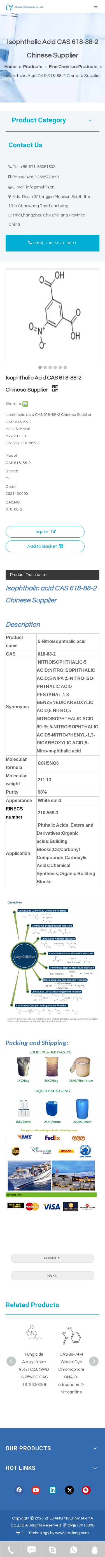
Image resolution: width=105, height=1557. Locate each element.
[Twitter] (69, 1490)
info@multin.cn (40, 187)
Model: (12, 456)
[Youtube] (35, 1490)
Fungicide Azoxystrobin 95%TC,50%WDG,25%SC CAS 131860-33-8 (34, 1369)
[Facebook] (19, 1490)
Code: (11, 487)
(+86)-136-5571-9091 (54, 243)
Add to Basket (42, 546)
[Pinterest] (86, 1490)
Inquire (41, 532)
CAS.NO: (13, 502)
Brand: (12, 471)
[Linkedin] (52, 1490)
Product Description (28, 575)
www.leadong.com (72, 1533)
